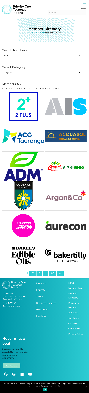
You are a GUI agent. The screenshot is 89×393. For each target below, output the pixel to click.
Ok (45, 389)
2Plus (23, 106)
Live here (41, 316)
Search (83, 9)
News (71, 283)
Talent (39, 296)
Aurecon (65, 225)
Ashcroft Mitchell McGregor (23, 225)
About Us (73, 312)
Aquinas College (23, 196)
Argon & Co (66, 196)
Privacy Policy (75, 334)
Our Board (73, 323)
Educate (41, 290)
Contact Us (74, 328)
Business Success (46, 303)
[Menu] (84, 4)
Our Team (73, 318)
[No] (86, 387)
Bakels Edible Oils (23, 255)
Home (30, 32)
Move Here (42, 309)
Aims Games (65, 166)
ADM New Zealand (23, 166)
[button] (5, 374)
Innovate (41, 283)
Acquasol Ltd (66, 136)
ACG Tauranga (23, 136)
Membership (39, 32)
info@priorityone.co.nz (13, 306)
